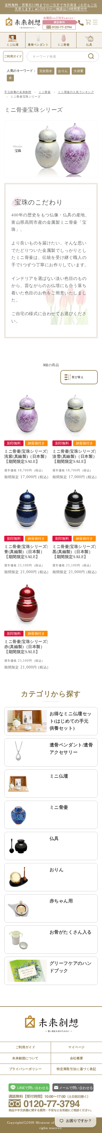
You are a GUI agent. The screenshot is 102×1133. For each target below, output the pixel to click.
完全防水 (45, 71)
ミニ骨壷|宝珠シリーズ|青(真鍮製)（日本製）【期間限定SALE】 (26, 552)
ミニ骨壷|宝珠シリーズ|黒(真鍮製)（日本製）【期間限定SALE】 (74, 552)
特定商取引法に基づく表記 (76, 1069)
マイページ (76, 1047)
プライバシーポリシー (25, 1069)
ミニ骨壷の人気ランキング (76, 92)
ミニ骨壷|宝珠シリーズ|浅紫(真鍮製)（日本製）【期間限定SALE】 (26, 456)
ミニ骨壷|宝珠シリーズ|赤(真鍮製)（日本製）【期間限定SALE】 (26, 647)
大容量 (79, 71)
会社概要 (76, 1058)
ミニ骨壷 (44, 92)
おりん (63, 71)
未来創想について (25, 1058)
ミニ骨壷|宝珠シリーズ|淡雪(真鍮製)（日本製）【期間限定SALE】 (74, 456)
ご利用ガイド (13, 56)
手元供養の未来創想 (17, 92)
